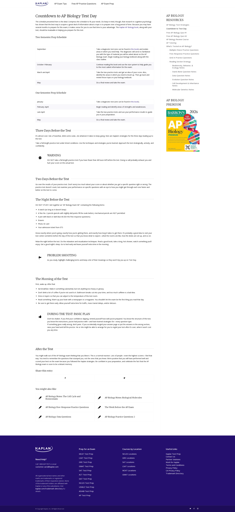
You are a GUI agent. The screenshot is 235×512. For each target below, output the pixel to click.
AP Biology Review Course (177, 39)
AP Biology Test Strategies (177, 25)
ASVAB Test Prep (86, 491)
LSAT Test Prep (85, 458)
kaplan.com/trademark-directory (49, 488)
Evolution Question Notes (183, 79)
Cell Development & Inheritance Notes (185, 84)
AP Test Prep (84, 495)
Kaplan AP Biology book (128, 27)
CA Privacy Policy (173, 470)
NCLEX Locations (129, 454)
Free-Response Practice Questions (184, 53)
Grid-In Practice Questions (180, 57)
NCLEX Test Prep (86, 483)
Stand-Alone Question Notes (184, 71)
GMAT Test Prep (86, 466)
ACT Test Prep (85, 474)
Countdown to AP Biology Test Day (66, 16)
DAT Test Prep (85, 479)
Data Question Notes (181, 75)
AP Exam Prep (107, 3)
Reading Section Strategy (180, 61)
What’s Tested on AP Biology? (179, 46)
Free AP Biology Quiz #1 (176, 32)
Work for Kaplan (172, 462)
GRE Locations (128, 458)
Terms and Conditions (175, 465)
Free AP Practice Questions (84, 3)
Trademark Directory (175, 473)
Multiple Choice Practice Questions (184, 50)
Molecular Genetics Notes (183, 89)
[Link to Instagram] (198, 508)
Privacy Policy (171, 468)
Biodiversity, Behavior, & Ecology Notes (182, 66)
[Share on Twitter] (124, 378)
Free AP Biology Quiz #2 (176, 36)
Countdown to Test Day (176, 28)
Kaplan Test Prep (173, 454)
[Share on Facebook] (65, 378)
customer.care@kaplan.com (47, 467)
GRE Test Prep (85, 462)
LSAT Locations (128, 466)
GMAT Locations (129, 474)
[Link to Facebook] (194, 508)
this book (134, 49)
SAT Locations (128, 462)
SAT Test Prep (85, 470)
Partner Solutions (173, 459)
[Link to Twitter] (190, 508)
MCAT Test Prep (86, 454)
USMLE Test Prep (86, 487)
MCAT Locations (129, 470)
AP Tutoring (171, 43)
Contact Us (170, 456)
